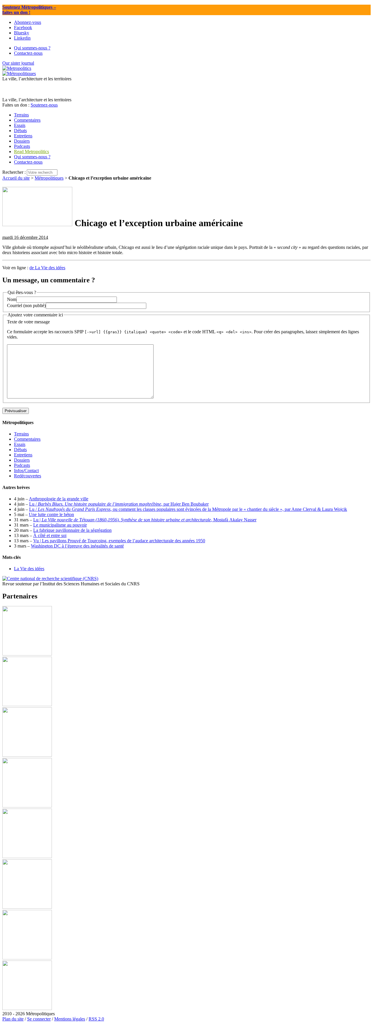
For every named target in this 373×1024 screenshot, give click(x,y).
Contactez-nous (28, 162)
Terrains (21, 433)
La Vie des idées (29, 568)
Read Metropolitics (31, 151)
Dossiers (22, 460)
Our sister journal (18, 63)
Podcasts (22, 465)
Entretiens (23, 454)
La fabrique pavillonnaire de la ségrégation (72, 530)
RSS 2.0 (96, 1018)
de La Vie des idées (47, 267)
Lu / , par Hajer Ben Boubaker (119, 504)
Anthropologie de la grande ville (58, 498)
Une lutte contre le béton (51, 514)
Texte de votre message (28, 321)
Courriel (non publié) (26, 305)
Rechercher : (14, 172)
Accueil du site (16, 178)
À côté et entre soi (49, 535)
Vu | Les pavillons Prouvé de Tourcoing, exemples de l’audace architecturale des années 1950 (119, 540)
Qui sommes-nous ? (32, 156)
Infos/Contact (26, 470)
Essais (19, 444)
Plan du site (13, 1018)
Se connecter (39, 1018)
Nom (11, 299)
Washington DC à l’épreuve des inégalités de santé (77, 545)
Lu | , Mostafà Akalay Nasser (144, 519)
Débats (20, 449)
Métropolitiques (49, 178)
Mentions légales (69, 1018)
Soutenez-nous (44, 104)
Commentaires (27, 439)
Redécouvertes (27, 475)
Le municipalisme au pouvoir (60, 524)
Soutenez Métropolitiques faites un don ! (29, 10)
